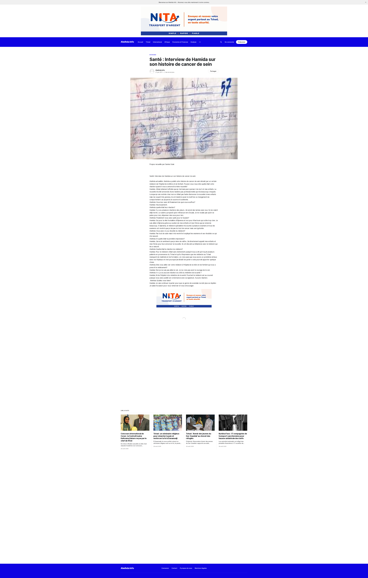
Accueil (140, 42)
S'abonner (241, 42)
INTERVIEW (153, 54)
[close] (365, 2)
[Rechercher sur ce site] (221, 42)
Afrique (167, 42)
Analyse (193, 42)
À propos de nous (186, 568)
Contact (174, 568)
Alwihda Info (127, 41)
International (157, 42)
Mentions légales (201, 568)
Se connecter (229, 42)
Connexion (165, 568)
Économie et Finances (180, 42)
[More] (199, 42)
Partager (213, 71)
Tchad (148, 42)
